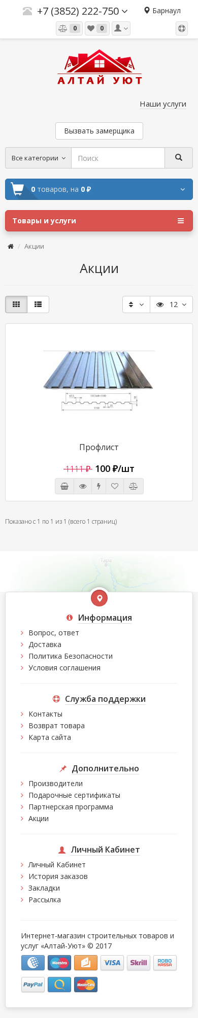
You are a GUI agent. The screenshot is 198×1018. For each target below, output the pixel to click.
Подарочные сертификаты (74, 795)
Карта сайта (49, 737)
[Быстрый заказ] (98, 486)
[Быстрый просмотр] (83, 486)
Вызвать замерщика (99, 130)
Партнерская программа (70, 806)
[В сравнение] (133, 486)
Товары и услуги (44, 220)
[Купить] (64, 486)
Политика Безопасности (70, 656)
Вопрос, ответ (53, 632)
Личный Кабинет (57, 864)
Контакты (45, 714)
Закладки (44, 888)
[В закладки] (115, 486)
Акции (38, 818)
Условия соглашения (64, 667)
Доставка (44, 644)
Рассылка (44, 899)
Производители (55, 783)
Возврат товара (56, 725)
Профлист (99, 447)
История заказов (58, 876)
